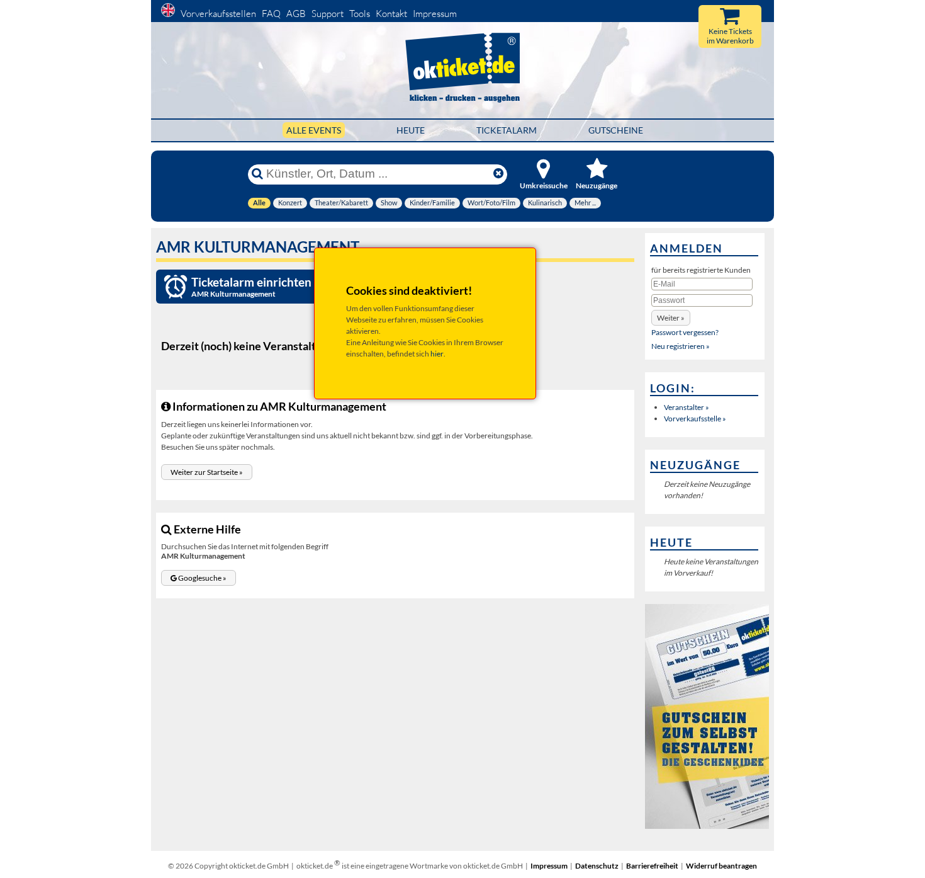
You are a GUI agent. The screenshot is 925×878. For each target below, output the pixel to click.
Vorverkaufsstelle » (695, 418)
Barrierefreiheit (652, 865)
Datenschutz (597, 865)
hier (437, 353)
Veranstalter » (686, 407)
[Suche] (257, 174)
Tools (359, 14)
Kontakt (391, 14)
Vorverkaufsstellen (218, 14)
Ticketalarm (506, 130)
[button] (206, 472)
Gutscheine (615, 130)
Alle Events (313, 130)
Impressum (435, 14)
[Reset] (498, 174)
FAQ (271, 14)
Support (327, 14)
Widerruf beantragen (721, 865)
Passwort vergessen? (685, 332)
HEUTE (410, 130)
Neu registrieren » (680, 346)
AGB (296, 14)
